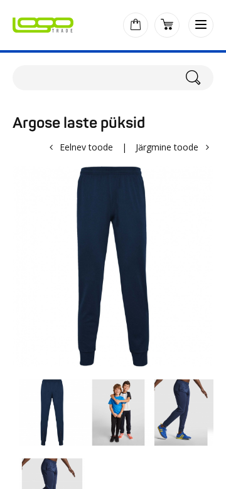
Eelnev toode (86, 147)
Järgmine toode (167, 147)
